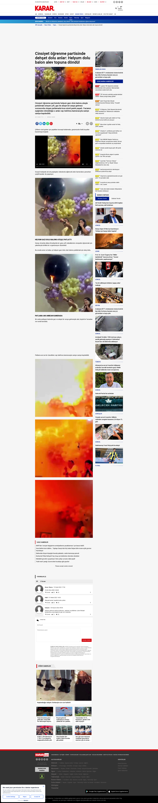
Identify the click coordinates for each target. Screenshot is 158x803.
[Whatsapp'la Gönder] (47, 123)
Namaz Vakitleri (123, 766)
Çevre (81, 763)
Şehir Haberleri (122, 771)
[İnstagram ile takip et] (117, 2)
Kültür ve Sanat (88, 782)
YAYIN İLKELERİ (74, 755)
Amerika (69, 766)
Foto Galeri (55, 782)
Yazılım (83, 777)
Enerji (79, 768)
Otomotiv (73, 768)
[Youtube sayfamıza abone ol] (42, 759)
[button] (77, 123)
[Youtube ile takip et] (114, 2)
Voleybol (72, 771)
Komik (66, 18)
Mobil (63, 777)
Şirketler (95, 768)
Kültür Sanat (108, 14)
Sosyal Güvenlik (87, 768)
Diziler (61, 774)
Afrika (84, 766)
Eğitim (86, 763)
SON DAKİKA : (39, 21)
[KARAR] (44, 8)
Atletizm (79, 771)
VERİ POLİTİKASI (107, 755)
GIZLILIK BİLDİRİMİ (97, 755)
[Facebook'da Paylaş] (37, 123)
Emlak (68, 768)
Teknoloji (76, 18)
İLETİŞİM (62, 755)
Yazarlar (48, 14)
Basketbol (65, 771)
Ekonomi (61, 14)
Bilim (87, 777)
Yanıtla (48, 592)
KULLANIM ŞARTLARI (85, 755)
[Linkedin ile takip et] (44, 759)
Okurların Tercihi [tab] (102, 198)
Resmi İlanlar (97, 14)
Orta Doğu (62, 766)
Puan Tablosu (122, 768)
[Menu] (114, 14)
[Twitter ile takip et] (122, 2)
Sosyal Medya (76, 777)
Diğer (94, 771)
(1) (54, 614)
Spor (67, 14)
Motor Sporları (87, 771)
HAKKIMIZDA (55, 755)
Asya (80, 766)
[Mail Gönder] (51, 123)
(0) (54, 592)
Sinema (60, 18)
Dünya (54, 14)
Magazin (87, 18)
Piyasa (63, 768)
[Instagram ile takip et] (47, 759)
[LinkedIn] (44, 123)
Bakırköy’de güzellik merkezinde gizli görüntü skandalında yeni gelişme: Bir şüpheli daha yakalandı (74, 21)
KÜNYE (67, 755)
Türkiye (76, 763)
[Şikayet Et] (90, 592)
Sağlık (71, 774)
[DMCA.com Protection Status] (41, 776)
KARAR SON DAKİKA (42, 769)
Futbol (59, 771)
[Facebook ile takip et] (119, 2)
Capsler (69, 782)
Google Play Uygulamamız (97, 791)
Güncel (40, 14)
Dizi (55, 18)
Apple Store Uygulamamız (119, 791)
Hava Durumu (122, 763)
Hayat (72, 14)
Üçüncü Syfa (69, 763)
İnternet (68, 777)
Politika (61, 763)
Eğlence (85, 774)
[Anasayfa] (36, 14)
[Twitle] (40, 123)
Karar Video (79, 14)
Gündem (50, 18)
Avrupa (75, 766)
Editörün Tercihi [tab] (116, 198)
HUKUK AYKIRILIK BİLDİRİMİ (121, 755)
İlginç (70, 18)
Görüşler (88, 14)
